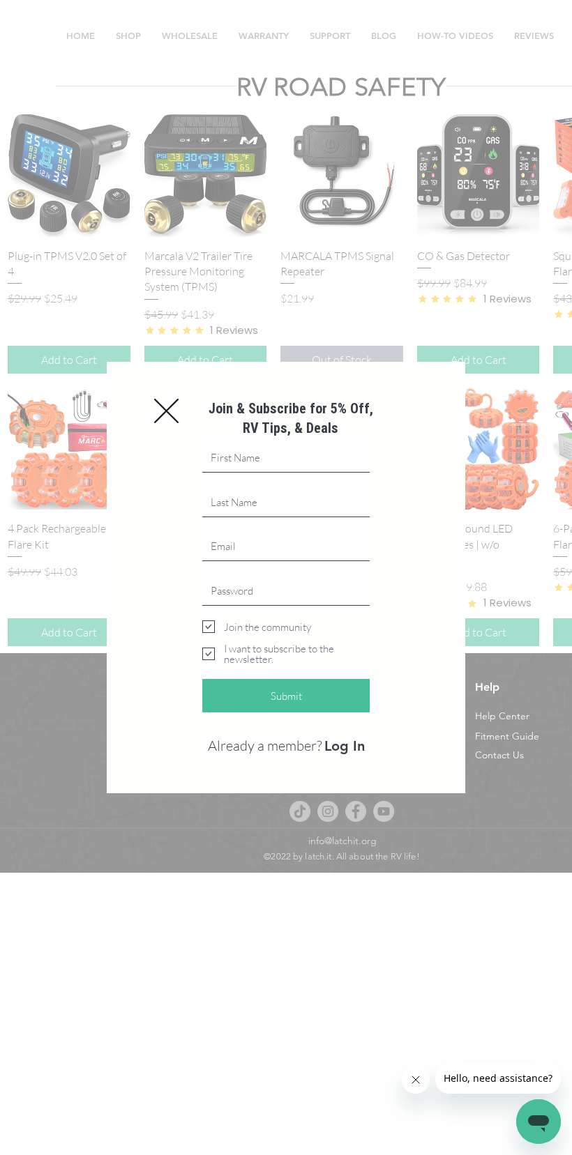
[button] (166, 411)
